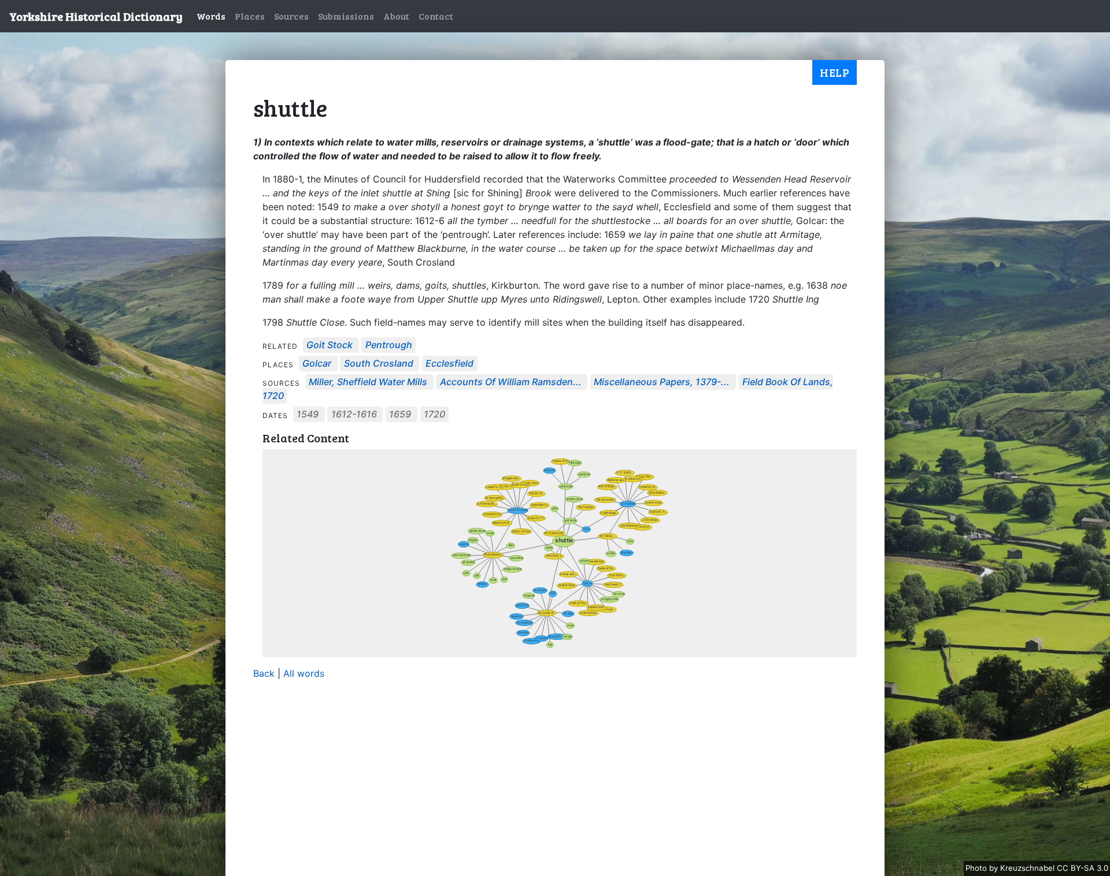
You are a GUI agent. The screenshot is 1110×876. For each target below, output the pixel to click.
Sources (291, 16)
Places (250, 16)
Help (834, 72)
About (396, 16)
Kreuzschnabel (1028, 868)
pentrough (388, 345)
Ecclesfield (449, 364)
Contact (436, 16)
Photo (977, 868)
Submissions (346, 16)
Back (264, 673)
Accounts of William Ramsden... (511, 382)
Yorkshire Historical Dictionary (96, 16)
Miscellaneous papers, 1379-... (662, 382)
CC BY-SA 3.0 (1082, 868)
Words (211, 16)
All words (303, 673)
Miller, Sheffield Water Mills (368, 382)
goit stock (329, 345)
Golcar (316, 364)
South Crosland (378, 364)
